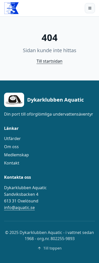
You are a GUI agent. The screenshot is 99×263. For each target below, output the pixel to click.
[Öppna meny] (90, 8)
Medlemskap (16, 155)
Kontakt (11, 163)
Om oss (11, 146)
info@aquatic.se (19, 207)
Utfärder (12, 138)
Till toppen (52, 248)
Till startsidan (49, 61)
